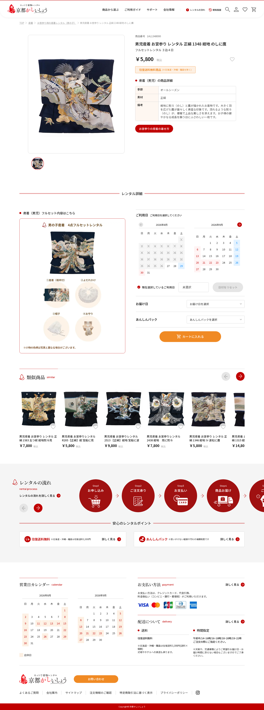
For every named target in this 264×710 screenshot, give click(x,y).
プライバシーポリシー (174, 692)
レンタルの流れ (197, 10)
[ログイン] (236, 8)
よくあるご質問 (29, 692)
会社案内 (51, 692)
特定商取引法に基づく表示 (136, 692)
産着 (30, 22)
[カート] (253, 8)
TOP (21, 22)
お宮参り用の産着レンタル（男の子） (56, 22)
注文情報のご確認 (101, 692)
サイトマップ (73, 692)
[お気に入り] (245, 8)
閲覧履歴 (217, 10)
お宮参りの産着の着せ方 (154, 129)
